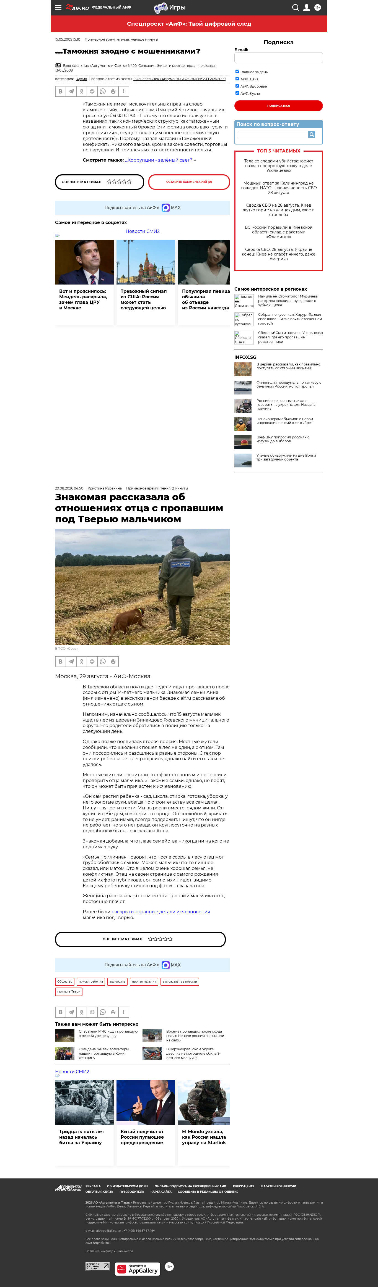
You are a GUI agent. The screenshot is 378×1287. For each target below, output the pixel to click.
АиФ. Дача (249, 79)
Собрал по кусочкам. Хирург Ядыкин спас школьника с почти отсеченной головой (290, 318)
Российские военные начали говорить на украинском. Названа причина (286, 404)
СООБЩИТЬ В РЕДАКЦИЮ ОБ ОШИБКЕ (208, 1192)
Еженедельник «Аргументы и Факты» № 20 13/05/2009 (179, 79)
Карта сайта (161, 1192)
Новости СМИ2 (143, 231)
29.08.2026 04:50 (69, 488)
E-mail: (241, 49)
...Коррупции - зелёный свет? (158, 160)
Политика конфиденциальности (109, 1251)
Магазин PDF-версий (278, 1186)
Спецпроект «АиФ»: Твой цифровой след (189, 23)
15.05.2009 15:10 (67, 39)
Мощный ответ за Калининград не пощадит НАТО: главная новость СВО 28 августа (279, 188)
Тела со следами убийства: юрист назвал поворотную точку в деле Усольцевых (278, 166)
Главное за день (254, 72)
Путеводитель (132, 1192)
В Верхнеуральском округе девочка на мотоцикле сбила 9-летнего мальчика (193, 1053)
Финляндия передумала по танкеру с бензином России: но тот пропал (289, 384)
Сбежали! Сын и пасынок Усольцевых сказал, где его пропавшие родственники (290, 337)
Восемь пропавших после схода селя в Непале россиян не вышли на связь (195, 1035)
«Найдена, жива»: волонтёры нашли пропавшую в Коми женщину (104, 1053)
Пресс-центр (243, 1186)
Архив (81, 79)
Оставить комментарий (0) (189, 182)
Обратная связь (99, 1192)
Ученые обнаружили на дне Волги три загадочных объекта (286, 457)
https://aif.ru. (101, 1243)
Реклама (93, 1186)
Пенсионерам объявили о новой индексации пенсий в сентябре (285, 421)
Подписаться (278, 106)
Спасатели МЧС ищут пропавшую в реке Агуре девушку (108, 1033)
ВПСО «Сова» (66, 648)
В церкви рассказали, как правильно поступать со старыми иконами (288, 366)
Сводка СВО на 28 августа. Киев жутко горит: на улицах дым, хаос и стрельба (279, 210)
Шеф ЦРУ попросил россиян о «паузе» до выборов (283, 439)
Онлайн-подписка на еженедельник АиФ (191, 1186)
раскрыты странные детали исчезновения (161, 911)
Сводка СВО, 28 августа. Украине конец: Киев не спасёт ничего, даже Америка (278, 254)
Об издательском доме (127, 1186)
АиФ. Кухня (250, 93)
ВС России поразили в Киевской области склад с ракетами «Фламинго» (279, 232)
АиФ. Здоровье (253, 86)
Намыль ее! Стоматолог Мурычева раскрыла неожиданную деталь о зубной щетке (288, 300)
